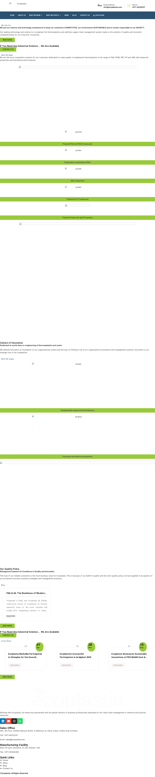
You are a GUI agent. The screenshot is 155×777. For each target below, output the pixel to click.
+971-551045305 (11, 752)
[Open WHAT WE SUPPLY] (60, 15)
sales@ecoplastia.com (15, 739)
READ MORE (10, 616)
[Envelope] (8, 721)
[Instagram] (14, 721)
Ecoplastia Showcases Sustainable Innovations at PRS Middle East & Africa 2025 (129, 657)
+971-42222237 (138, 7)
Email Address (109, 5)
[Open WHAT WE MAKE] (42, 15)
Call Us (134, 5)
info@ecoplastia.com (113, 7)
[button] (77, 144)
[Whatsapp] (20, 721)
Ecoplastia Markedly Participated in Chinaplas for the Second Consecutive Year (25, 657)
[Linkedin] (3, 721)
